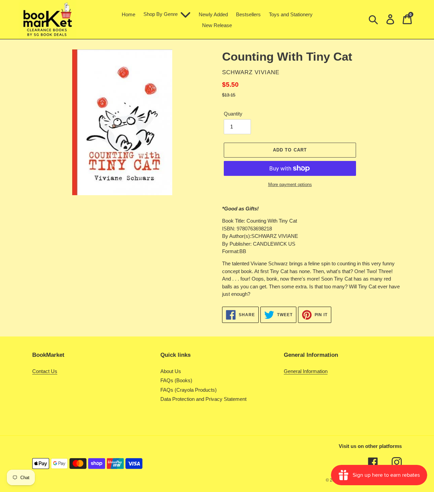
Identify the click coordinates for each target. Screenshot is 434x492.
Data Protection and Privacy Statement (203, 399)
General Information (306, 371)
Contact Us (44, 371)
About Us (170, 371)
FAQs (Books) (176, 380)
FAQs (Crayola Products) (188, 390)
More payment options (290, 184)
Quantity (233, 114)
